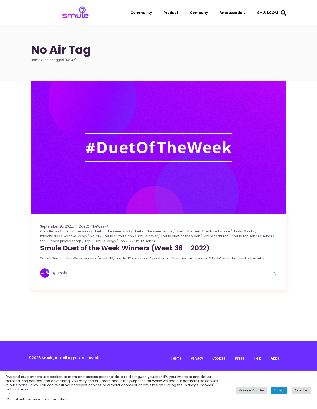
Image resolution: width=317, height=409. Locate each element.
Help (257, 358)
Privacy (197, 358)
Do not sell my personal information (37, 399)
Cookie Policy (27, 385)
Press (239, 358)
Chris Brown (49, 231)
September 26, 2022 (56, 226)
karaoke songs (75, 236)
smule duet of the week (180, 236)
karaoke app (50, 236)
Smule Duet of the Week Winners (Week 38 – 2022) (125, 248)
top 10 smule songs (100, 241)
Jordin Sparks (243, 231)
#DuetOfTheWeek (91, 226)
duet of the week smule (153, 231)
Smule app (125, 236)
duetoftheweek (188, 231)
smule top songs (245, 236)
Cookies (219, 358)
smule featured (216, 236)
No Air (94, 236)
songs (267, 236)
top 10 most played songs (60, 241)
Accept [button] (279, 390)
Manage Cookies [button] (252, 390)
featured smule (217, 231)
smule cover (147, 236)
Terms (176, 358)
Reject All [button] (301, 390)
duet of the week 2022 (112, 231)
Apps (275, 358)
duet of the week (76, 231)
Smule (108, 236)
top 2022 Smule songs (137, 241)
